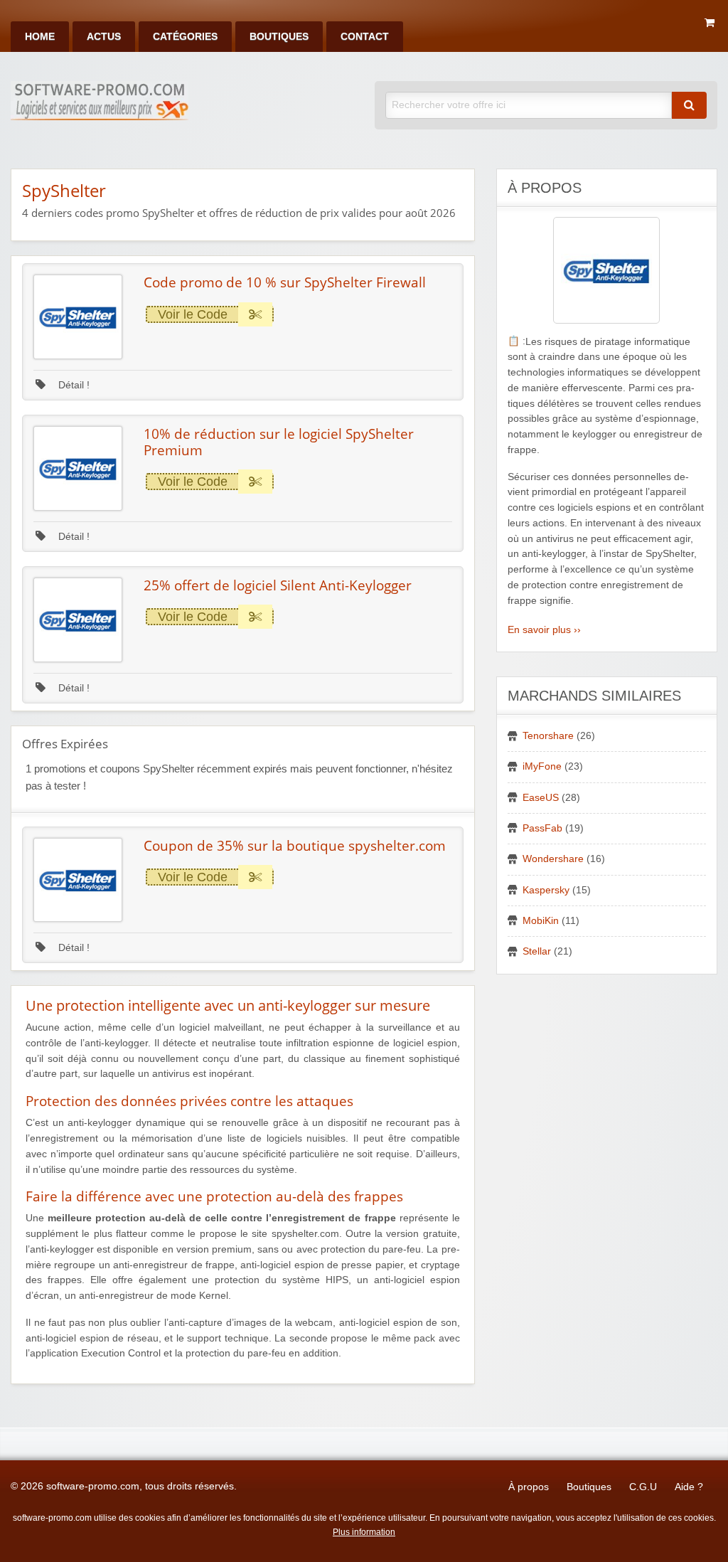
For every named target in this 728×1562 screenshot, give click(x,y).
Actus (104, 36)
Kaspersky (546, 890)
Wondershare (553, 859)
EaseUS (541, 797)
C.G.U (643, 1487)
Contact (365, 36)
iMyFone (542, 766)
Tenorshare (548, 735)
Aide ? (689, 1487)
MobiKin (541, 920)
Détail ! (72, 385)
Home (40, 36)
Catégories (185, 36)
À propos (528, 1487)
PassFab (542, 828)
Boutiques (279, 36)
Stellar (537, 951)
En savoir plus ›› (544, 630)
